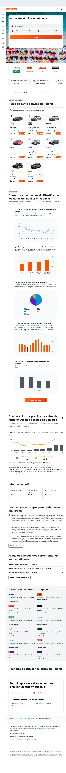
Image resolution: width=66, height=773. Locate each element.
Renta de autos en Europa (31, 718)
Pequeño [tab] (12, 432)
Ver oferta (22, 133)
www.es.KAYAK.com (13, 718)
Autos (21, 718)
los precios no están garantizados (47, 728)
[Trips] (3, 38)
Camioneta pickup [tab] (47, 432)
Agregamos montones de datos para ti (21, 736)
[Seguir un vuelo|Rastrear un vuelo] (3, 30)
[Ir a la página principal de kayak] (11, 9)
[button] (3, 9)
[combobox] (18, 22)
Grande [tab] (27, 432)
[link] (36, 400)
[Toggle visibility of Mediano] (40, 312)
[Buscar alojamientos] (3, 18)
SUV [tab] (33, 432)
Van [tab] (38, 432)
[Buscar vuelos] (3, 14)
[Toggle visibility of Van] (26, 312)
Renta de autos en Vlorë (18, 706)
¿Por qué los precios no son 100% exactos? (23, 740)
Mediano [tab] (20, 432)
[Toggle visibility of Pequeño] (27, 309)
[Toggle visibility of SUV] (39, 309)
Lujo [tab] (56, 432)
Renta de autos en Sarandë (43, 703)
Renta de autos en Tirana (18, 703)
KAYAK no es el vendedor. (17, 733)
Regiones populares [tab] (43, 693)
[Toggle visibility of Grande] (27, 314)
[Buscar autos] (3, 21)
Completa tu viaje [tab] (30, 693)
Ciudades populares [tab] (17, 693)
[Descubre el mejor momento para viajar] (3, 33)
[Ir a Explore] (3, 26)
